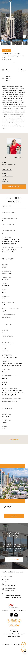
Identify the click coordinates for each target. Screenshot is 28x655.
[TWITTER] (14, 625)
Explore (14, 516)
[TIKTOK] (19, 620)
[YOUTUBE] (17, 625)
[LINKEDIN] (16, 620)
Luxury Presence (14, 636)
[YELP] (10, 625)
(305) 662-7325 (11, 590)
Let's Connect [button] (14, 559)
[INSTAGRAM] (12, 620)
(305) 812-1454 (7, 170)
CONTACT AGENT (14, 186)
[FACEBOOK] (8, 620)
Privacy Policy (20, 644)
